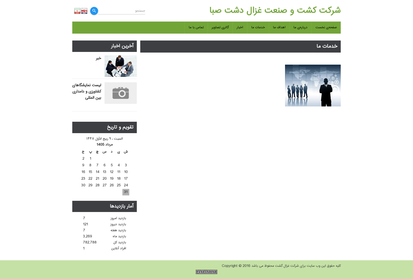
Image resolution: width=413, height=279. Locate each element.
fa (77, 10)
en (84, 10)
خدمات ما (258, 27)
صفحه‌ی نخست (326, 27)
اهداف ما (279, 27)
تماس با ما (196, 27)
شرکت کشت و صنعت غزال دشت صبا (275, 10)
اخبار (240, 27)
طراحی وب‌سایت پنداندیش (206, 272)
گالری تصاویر (220, 27)
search (94, 10)
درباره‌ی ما (300, 27)
